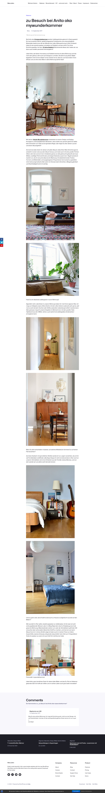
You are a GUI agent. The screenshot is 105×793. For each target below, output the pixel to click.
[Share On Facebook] (1, 239)
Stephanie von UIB (35, 711)
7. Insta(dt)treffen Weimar (16, 743)
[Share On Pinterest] (1, 245)
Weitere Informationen (86, 791)
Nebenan (28, 15)
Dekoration (10, 740)
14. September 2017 (35, 713)
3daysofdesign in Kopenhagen (48, 743)
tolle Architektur (62, 740)
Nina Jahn (11, 3)
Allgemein (41, 740)
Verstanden (76, 791)
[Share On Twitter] (1, 242)
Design (15, 740)
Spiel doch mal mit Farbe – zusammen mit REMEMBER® (83, 743)
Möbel (19, 740)
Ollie (29, 784)
